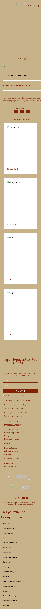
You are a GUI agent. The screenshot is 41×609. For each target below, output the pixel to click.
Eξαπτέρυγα (7, 552)
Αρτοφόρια (7, 523)
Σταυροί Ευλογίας (9, 596)
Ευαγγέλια (7, 547)
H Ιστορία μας (9, 463)
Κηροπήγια (7, 567)
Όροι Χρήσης (9, 454)
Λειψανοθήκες (8, 576)
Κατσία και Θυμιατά (10, 557)
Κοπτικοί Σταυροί (9, 572)
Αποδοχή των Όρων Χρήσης (15, 395)
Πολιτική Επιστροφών (12, 439)
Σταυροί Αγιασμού (9, 586)
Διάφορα (6, 591)
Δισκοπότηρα (8, 533)
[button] (38, 6)
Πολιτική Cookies (10, 448)
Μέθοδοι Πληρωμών (11, 433)
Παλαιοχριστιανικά (10, 601)
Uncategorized (18, 85)
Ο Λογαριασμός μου (11, 429)
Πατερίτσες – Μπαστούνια (12, 581)
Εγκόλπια (6, 538)
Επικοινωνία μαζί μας (12, 466)
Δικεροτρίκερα (8, 528)
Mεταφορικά (8, 436)
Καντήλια (27, 85)
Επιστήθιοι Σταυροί (10, 543)
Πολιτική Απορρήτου (11, 451)
